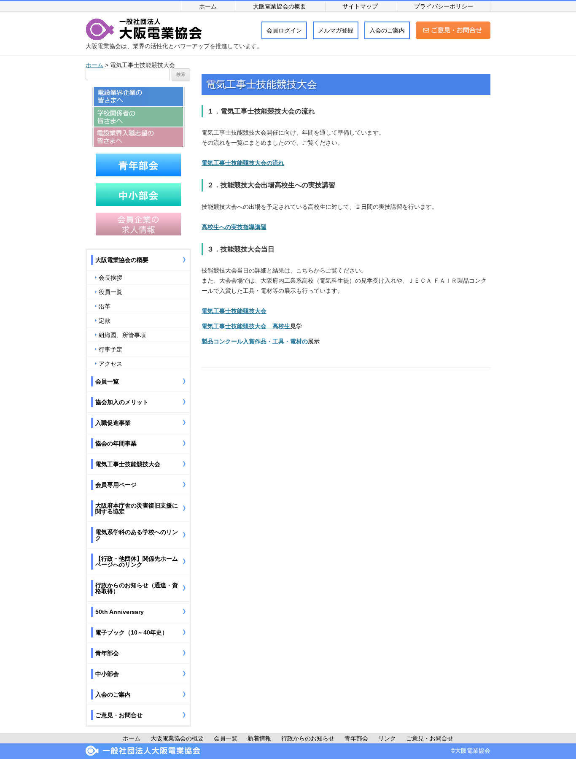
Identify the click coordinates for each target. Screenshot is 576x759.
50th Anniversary (119, 611)
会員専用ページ (116, 484)
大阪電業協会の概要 (279, 6)
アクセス (110, 363)
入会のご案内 (387, 30)
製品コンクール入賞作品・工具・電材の (255, 341)
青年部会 (107, 653)
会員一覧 (107, 381)
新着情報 (259, 738)
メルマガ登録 (335, 30)
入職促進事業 (113, 422)
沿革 (104, 306)
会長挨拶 (110, 277)
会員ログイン (284, 30)
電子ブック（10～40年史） (131, 632)
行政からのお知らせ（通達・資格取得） (136, 588)
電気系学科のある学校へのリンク (136, 535)
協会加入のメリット (121, 402)
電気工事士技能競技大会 (234, 311)
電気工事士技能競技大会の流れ (243, 162)
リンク (387, 738)
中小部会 (107, 673)
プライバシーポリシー (443, 6)
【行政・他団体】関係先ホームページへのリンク (136, 561)
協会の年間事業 (116, 443)
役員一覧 (110, 292)
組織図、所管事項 (122, 335)
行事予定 (110, 349)
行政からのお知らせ (307, 738)
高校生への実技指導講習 (234, 227)
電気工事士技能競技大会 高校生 (246, 326)
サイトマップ (360, 6)
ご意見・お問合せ (119, 715)
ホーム (208, 6)
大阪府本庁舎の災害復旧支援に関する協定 (136, 508)
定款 (104, 320)
